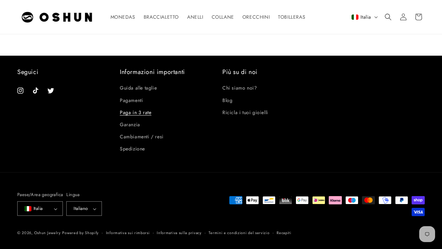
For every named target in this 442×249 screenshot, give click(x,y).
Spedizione (132, 148)
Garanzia (130, 124)
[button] (388, 17)
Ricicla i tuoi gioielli (245, 112)
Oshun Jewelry (47, 233)
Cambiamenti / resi (142, 136)
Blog (227, 99)
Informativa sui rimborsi (128, 233)
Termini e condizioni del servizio (239, 233)
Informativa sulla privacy (179, 233)
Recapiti (284, 233)
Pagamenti (131, 99)
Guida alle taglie (138, 87)
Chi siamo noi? (239, 87)
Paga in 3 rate (135, 112)
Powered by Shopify (80, 233)
